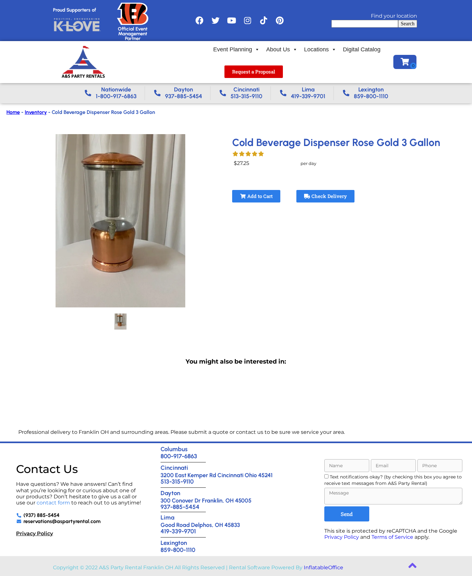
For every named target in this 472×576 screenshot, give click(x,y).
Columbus (174, 449)
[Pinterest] (280, 21)
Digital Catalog (361, 49)
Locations (316, 49)
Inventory (36, 112)
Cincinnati (174, 467)
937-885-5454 (180, 507)
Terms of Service (392, 537)
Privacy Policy (34, 533)
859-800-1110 (178, 550)
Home (13, 112)
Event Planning (232, 49)
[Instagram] (248, 21)
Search (408, 23)
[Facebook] (199, 21)
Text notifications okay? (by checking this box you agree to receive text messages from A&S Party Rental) (393, 480)
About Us (278, 49)
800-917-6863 (179, 456)
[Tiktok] (264, 21)
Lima (167, 517)
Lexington (174, 542)
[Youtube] (231, 21)
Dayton (170, 493)
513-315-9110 (177, 481)
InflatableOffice (323, 567)
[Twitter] (215, 21)
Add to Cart (259, 196)
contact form (53, 503)
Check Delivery (328, 196)
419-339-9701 (178, 531)
